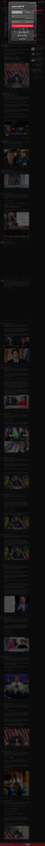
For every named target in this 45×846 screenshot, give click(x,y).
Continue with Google (23, 32)
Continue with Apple (23, 35)
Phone (28, 12)
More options (23, 39)
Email (18, 12)
